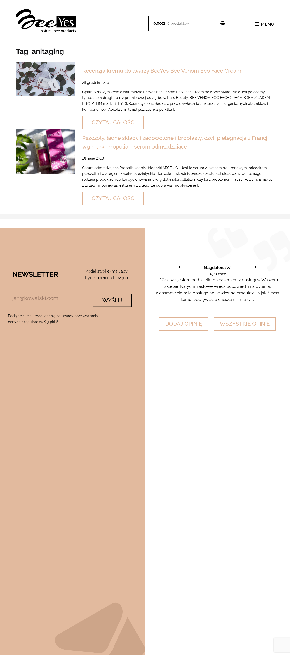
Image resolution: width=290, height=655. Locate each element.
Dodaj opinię (183, 323)
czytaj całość (113, 122)
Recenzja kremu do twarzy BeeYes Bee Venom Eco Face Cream (161, 70)
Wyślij (112, 300)
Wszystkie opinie (245, 323)
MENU (267, 24)
